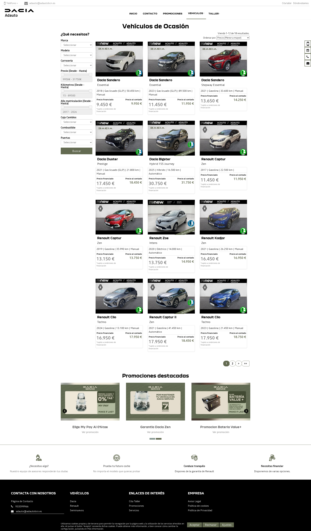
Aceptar (195, 525)
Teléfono (11, 3)
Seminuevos (77, 510)
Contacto (150, 13)
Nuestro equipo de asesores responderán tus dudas (39, 471)
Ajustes (226, 525)
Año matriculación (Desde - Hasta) (76, 102)
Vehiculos (195, 13)
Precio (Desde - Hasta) (74, 71)
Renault (74, 506)
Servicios (134, 510)
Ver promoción (90, 432)
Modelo (65, 50)
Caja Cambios (68, 117)
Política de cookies (198, 506)
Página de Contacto (22, 501)
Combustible (68, 127)
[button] (152, 438)
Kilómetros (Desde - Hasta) (72, 86)
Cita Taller (134, 501)
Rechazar (211, 525)
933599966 (22, 506)
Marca (64, 40)
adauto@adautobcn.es (29, 511)
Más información (95, 528)
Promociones (172, 13)
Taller (213, 13)
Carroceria (67, 60)
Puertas (65, 138)
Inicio (133, 13)
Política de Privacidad (200, 510)
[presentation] (65, 411)
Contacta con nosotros (33, 493)
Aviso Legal (194, 501)
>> (245, 363)
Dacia (73, 501)
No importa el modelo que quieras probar (116, 471)
